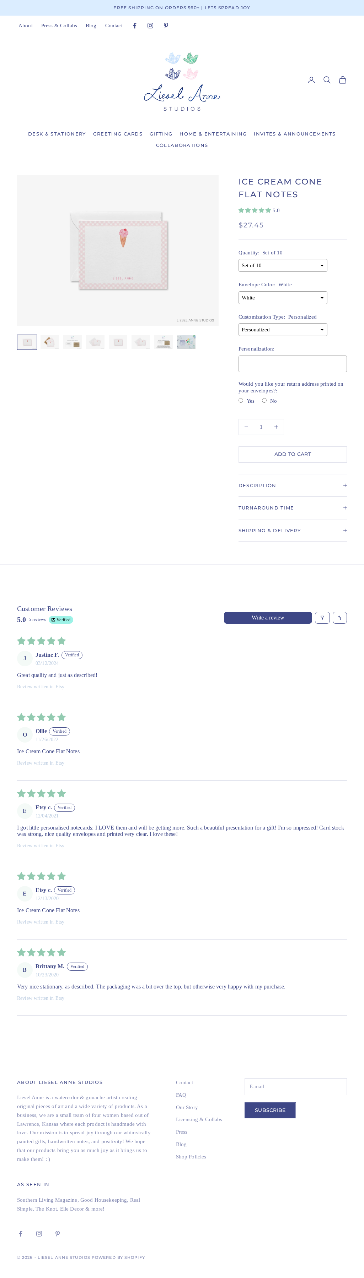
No (273, 401)
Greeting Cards (118, 134)
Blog (91, 25)
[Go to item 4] (95, 342)
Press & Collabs (59, 25)
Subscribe (270, 1110)
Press (182, 1132)
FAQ (181, 1095)
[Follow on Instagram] (150, 25)
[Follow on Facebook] (134, 25)
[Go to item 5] (118, 342)
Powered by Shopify (118, 1257)
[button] (256, 210)
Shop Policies (191, 1156)
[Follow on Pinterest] (166, 25)
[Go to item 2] (50, 342)
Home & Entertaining (213, 134)
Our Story (187, 1107)
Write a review (268, 618)
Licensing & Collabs (199, 1119)
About (25, 25)
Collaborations (182, 145)
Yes (251, 401)
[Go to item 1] (27, 342)
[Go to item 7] (163, 342)
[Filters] (322, 618)
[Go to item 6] (141, 342)
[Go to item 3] (72, 342)
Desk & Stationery (57, 134)
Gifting (161, 134)
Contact (114, 25)
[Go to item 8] (186, 342)
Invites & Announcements (295, 134)
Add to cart (292, 454)
